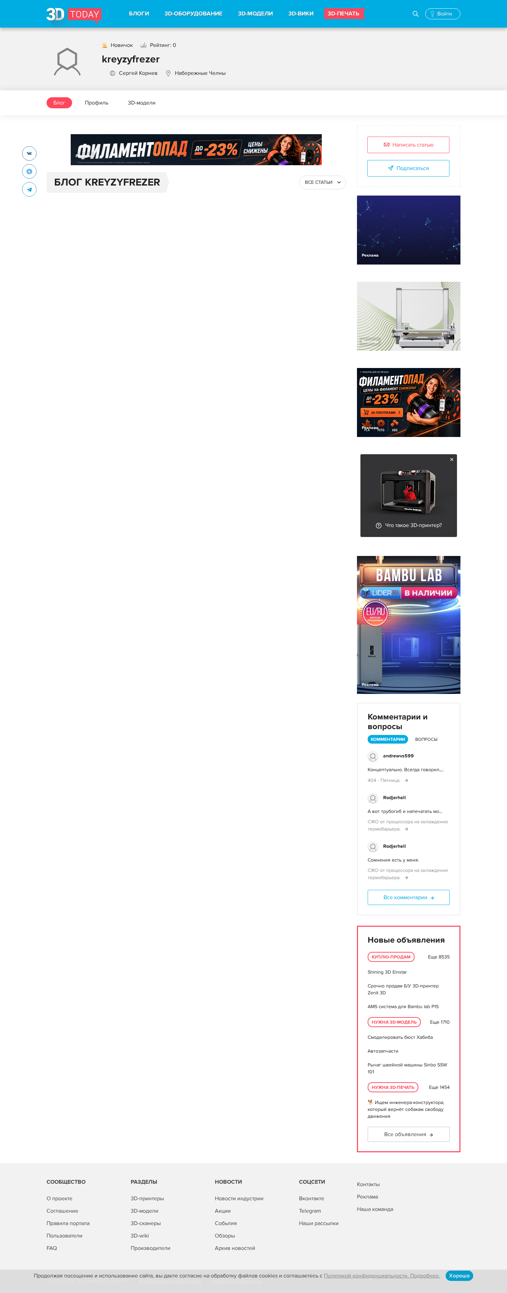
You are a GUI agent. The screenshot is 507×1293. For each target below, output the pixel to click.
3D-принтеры (147, 1198)
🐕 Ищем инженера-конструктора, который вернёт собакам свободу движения (406, 1109)
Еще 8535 (439, 957)
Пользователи (64, 1235)
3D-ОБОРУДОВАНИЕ (193, 13)
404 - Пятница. (385, 780)
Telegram (310, 1210)
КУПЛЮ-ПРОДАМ (391, 957)
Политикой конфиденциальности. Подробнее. (382, 1275)
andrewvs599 (398, 756)
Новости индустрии (239, 1198)
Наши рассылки (319, 1223)
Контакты (368, 1184)
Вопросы (426, 739)
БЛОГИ (139, 13)
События (226, 1223)
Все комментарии (405, 897)
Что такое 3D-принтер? (413, 525)
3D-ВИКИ (301, 13)
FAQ (52, 1248)
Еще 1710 (440, 1022)
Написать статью (413, 144)
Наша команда (375, 1209)
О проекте (59, 1198)
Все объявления (405, 1134)
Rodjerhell (394, 797)
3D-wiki (140, 1235)
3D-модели (142, 102)
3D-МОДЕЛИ (255, 13)
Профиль (96, 102)
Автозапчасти (383, 1051)
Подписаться (413, 168)
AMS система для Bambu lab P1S (403, 1006)
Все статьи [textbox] (318, 182)
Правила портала (68, 1223)
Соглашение (62, 1210)
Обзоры (225, 1235)
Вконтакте (311, 1198)
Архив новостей (235, 1248)
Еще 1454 (439, 1087)
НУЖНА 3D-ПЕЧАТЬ (393, 1087)
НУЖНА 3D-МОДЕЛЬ (394, 1022)
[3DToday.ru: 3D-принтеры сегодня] (74, 18)
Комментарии (388, 739)
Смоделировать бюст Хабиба (400, 1037)
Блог (59, 102)
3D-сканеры (146, 1223)
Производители (150, 1248)
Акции (223, 1210)
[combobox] (322, 182)
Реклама (84, 156)
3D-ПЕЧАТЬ (343, 13)
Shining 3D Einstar (387, 972)
